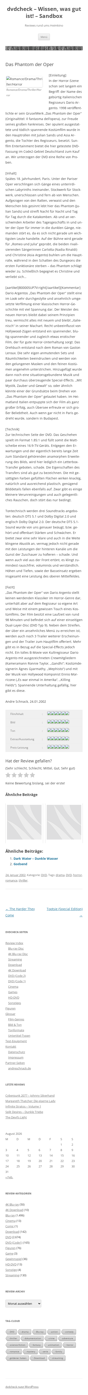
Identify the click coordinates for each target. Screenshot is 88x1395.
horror (77, 875)
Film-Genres (16, 1019)
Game (9, 1253)
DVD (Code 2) (17, 976)
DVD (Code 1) (17, 981)
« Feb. (9, 1177)
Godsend (20, 864)
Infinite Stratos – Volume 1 (23, 1106)
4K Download (17, 970)
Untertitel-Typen (19, 1036)
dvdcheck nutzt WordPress (22, 1387)
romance (11, 880)
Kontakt (10, 1046)
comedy (69, 1331)
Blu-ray (10, 1215)
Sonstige (11, 1270)
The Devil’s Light (16, 1117)
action (54, 1331)
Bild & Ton (15, 1025)
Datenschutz (16, 1052)
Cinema (13, 987)
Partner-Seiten (15, 1063)
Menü (44, 37)
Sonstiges (14, 1003)
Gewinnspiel (13, 1259)
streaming (57, 1358)
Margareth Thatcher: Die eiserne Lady (30, 1101)
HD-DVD (13, 997)
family (59, 1351)
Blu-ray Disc (16, 948)
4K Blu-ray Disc (18, 954)
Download (15, 965)
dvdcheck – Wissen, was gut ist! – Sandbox (44, 12)
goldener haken (18, 1358)
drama (60, 875)
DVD (44, 875)
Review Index (14, 943)
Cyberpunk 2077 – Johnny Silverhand (30, 1095)
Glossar (10, 1014)
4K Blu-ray (12, 1204)
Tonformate (16, 1030)
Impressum (15, 1057)
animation (53, 1344)
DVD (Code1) (13, 1242)
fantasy (37, 1344)
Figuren (10, 1008)
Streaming (15, 959)
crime (52, 1338)
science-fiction (17, 1344)
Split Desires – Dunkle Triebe (24, 1112)
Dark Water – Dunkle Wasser (36, 858)
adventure (67, 1338)
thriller (23, 880)
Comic (9, 1226)
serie (45, 1351)
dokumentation (33, 1338)
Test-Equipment (16, 1041)
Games (12, 992)
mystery (31, 1351)
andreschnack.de (19, 1068)
